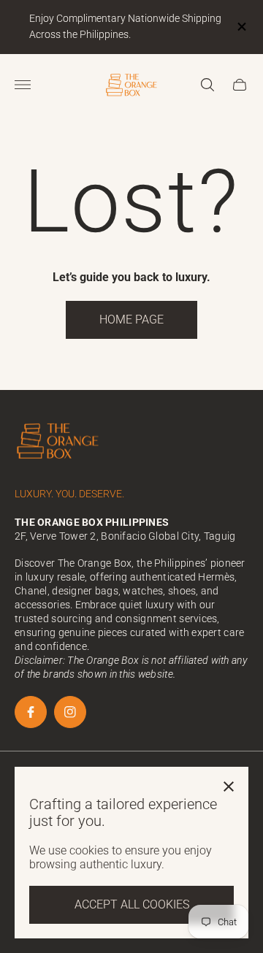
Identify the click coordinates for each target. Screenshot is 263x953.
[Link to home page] (58, 442)
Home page (131, 319)
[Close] (229, 786)
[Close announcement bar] (241, 27)
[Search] (207, 85)
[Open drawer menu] (23, 85)
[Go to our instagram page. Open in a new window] (70, 712)
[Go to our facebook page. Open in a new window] (31, 712)
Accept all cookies (132, 904)
